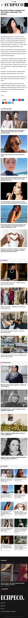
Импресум (3, 602)
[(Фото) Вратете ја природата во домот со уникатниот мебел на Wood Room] (14, 320)
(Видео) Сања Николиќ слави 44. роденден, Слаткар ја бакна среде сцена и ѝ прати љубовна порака (13, 132)
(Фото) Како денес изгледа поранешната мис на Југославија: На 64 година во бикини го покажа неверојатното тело (13, 226)
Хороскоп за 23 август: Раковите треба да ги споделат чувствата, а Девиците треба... (20, 513)
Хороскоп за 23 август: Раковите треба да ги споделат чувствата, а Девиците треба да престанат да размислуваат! (13, 250)
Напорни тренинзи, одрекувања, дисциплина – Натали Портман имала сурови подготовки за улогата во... (20, 530)
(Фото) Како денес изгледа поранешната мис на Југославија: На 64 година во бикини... (6, 513)
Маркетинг (3, 605)
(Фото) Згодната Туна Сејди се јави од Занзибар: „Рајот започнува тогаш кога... (12, 584)
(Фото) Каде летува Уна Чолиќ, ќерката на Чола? (13, 155)
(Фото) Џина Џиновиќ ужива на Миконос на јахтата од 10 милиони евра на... (7, 529)
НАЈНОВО (5, 466)
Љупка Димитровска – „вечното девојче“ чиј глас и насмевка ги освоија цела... (13, 409)
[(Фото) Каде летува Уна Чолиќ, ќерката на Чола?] (20, 473)
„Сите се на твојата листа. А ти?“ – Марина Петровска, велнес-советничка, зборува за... (6, 547)
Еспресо (3, 15)
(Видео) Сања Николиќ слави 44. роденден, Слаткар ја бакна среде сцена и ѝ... (7, 480)
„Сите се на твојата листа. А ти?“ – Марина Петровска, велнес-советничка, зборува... (13, 283)
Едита (2, 95)
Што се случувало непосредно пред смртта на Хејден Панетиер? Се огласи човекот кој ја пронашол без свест (14, 179)
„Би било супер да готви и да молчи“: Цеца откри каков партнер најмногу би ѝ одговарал (14, 202)
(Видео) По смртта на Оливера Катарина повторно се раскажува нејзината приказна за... (14, 458)
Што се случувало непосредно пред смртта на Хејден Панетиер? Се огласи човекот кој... (7, 496)
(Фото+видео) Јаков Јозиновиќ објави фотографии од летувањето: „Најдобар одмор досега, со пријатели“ (20, 547)
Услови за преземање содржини (8, 611)
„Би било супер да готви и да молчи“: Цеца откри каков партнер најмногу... (20, 496)
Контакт (2, 608)
